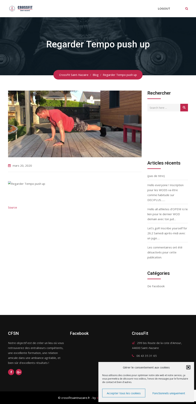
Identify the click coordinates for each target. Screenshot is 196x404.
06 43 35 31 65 (146, 356)
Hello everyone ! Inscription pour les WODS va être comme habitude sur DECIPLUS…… (165, 192)
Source (12, 207)
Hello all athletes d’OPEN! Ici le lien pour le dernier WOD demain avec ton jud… (167, 214)
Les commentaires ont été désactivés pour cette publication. (164, 252)
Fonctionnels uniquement (168, 393)
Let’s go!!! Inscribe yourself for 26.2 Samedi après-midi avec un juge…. (167, 233)
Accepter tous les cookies (124, 393)
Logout (164, 8)
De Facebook (156, 286)
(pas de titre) (156, 176)
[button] (188, 367)
